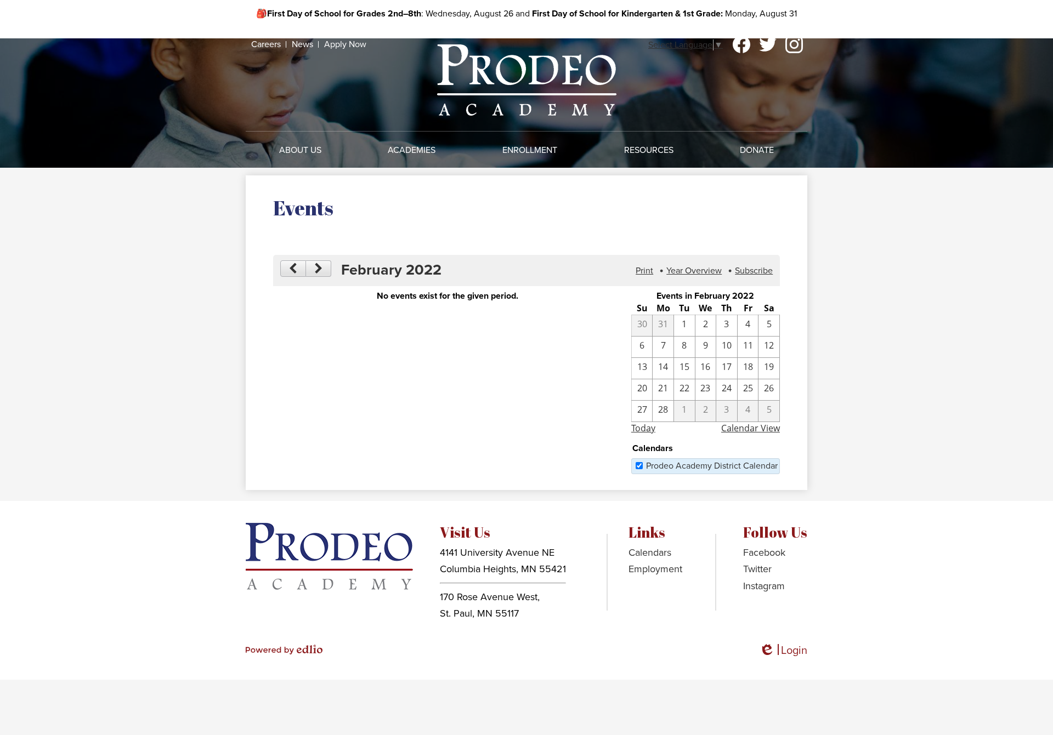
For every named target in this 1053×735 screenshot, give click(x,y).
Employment (655, 569)
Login (783, 651)
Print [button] (644, 270)
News (302, 44)
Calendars (650, 552)
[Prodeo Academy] (526, 80)
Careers (266, 44)
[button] (300, 150)
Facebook (741, 44)
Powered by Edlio (284, 649)
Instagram (794, 44)
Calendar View (750, 428)
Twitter (768, 44)
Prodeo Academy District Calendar (712, 465)
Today (643, 428)
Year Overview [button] (694, 270)
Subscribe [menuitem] (754, 270)
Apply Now (345, 44)
